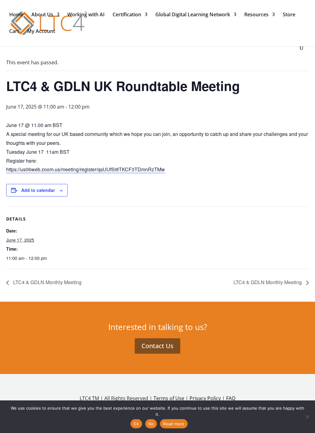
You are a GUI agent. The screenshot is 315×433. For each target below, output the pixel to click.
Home (16, 15)
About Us (42, 15)
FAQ (230, 398)
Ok (136, 423)
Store (289, 15)
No (151, 423)
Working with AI (86, 15)
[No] (307, 417)
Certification (127, 15)
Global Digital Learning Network (192, 15)
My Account (41, 31)
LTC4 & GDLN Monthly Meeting (47, 282)
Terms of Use (169, 398)
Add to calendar (38, 190)
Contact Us (157, 346)
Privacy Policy (205, 398)
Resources (256, 15)
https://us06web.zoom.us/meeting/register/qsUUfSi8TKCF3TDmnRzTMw (85, 169)
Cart (14, 31)
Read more (173, 423)
